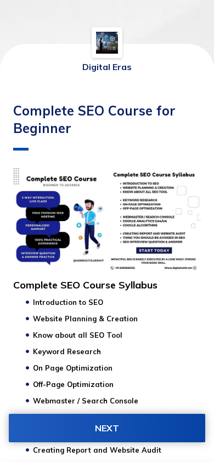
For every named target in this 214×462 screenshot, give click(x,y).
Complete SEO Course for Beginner (94, 119)
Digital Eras (107, 66)
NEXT (107, 428)
